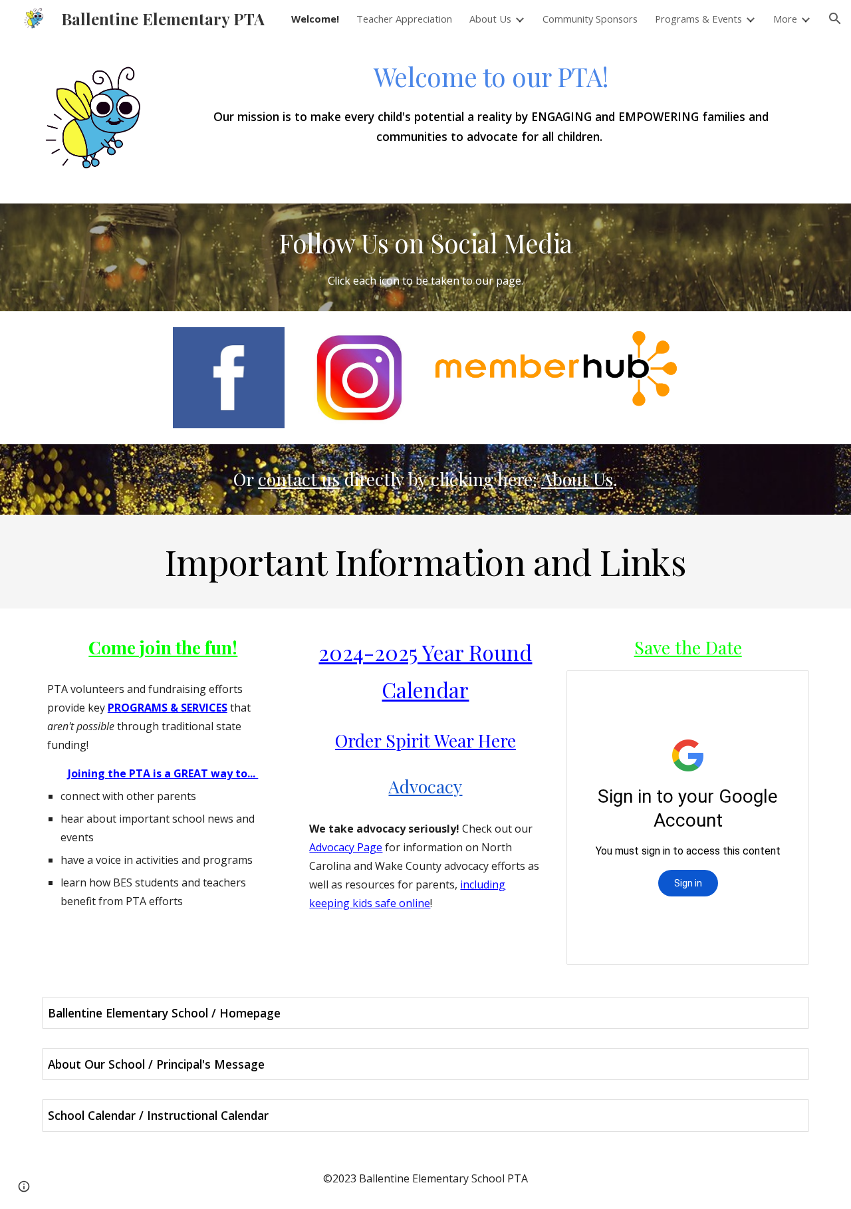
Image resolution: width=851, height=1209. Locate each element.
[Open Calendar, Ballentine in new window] (784, 687)
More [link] (785, 18)
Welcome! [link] (315, 18)
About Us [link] (490, 18)
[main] (491, 102)
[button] (835, 19)
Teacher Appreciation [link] (404, 18)
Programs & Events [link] (698, 18)
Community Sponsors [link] (590, 18)
